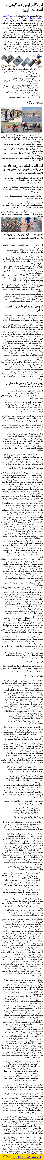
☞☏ (22, 1157)
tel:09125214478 (26, 1157)
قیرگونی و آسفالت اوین (33, 18)
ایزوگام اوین (8, 16)
